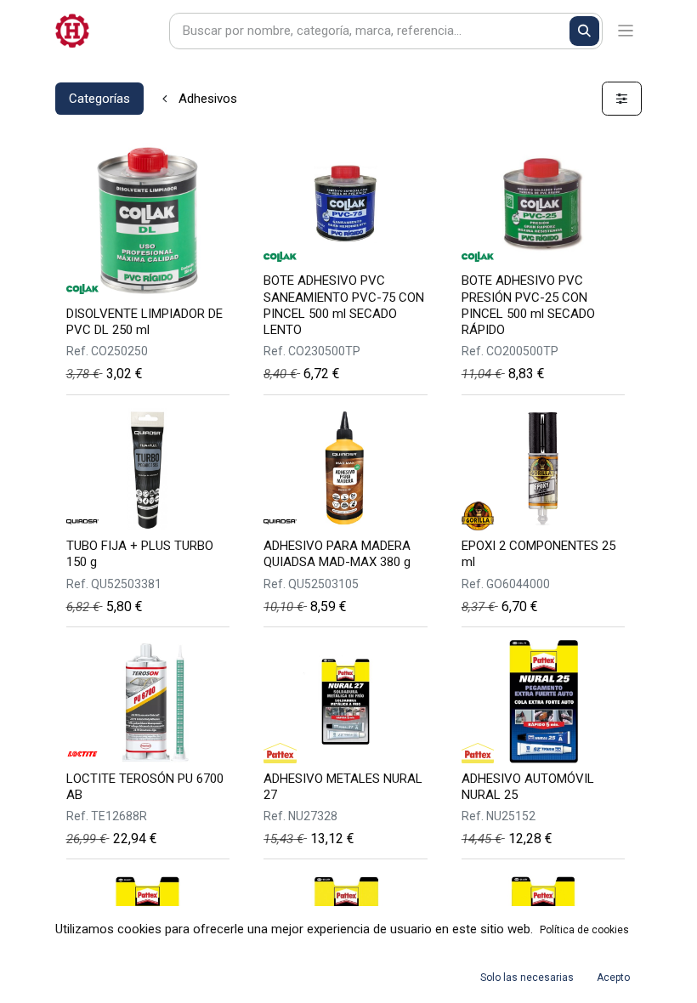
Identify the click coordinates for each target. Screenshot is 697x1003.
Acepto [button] (613, 977)
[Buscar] (584, 31)
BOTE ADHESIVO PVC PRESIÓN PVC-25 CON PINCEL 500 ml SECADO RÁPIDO (528, 305)
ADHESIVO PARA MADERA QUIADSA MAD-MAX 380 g (337, 554)
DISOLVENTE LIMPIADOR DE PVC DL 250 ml (144, 321)
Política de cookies (584, 930)
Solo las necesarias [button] (527, 977)
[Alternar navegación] (626, 31)
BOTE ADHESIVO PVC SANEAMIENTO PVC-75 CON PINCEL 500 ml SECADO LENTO (344, 305)
